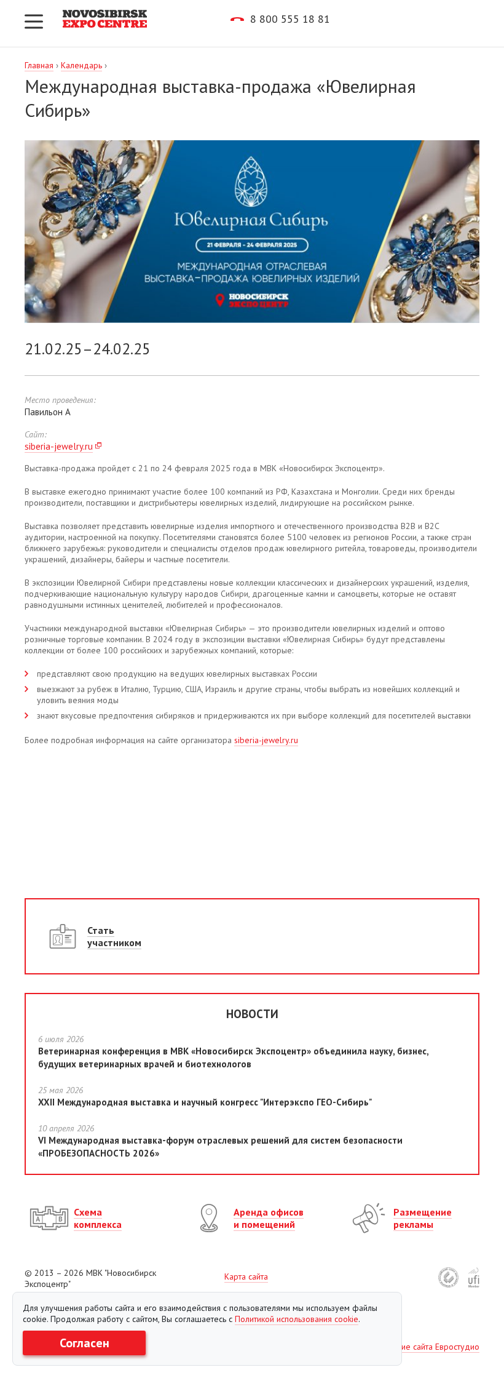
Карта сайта (246, 1276)
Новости (252, 1013)
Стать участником (114, 936)
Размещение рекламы (422, 1218)
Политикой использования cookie (296, 1318)
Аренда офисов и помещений (269, 1218)
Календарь (81, 65)
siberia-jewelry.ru (59, 446)
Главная (39, 65)
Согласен (84, 1343)
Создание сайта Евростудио (426, 1346)
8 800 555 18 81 (290, 19)
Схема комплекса (98, 1218)
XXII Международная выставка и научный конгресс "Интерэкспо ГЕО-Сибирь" (205, 1102)
